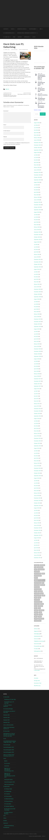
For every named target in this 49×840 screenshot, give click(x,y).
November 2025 (37, 145)
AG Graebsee (7, 793)
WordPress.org (37, 685)
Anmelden (36, 678)
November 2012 (37, 530)
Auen (36, 569)
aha (35, 567)
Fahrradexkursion (38, 589)
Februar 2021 (37, 284)
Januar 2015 (36, 465)
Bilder (43, 573)
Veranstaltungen (6, 744)
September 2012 (37, 535)
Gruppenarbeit (6, 786)
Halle (36, 597)
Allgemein (7, 89)
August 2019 (36, 329)
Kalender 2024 (6, 717)
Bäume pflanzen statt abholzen (38, 580)
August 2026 (36, 122)
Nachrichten (36, 643)
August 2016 (36, 418)
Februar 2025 (37, 167)
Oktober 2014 (37, 473)
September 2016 (37, 416)
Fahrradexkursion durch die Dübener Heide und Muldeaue (41, 77)
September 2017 (37, 386)
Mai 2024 (36, 189)
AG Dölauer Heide (8, 788)
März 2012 (36, 550)
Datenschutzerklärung (9, 825)
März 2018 (36, 371)
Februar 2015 (37, 463)
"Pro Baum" (37, 565)
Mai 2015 (36, 455)
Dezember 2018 (37, 348)
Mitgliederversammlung (42, 95)
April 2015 (36, 458)
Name (5, 124)
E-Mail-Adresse (7, 130)
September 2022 (37, 239)
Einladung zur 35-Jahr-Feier (10, 699)
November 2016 (37, 411)
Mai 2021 (36, 276)
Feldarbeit (40, 591)
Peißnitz (36, 610)
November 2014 (37, 470)
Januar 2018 (36, 376)
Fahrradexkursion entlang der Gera (41, 99)
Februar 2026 (37, 137)
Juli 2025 (36, 155)
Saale (40, 612)
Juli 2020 (36, 301)
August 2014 (36, 478)
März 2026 (36, 135)
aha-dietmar (14, 49)
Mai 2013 (36, 515)
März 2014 (36, 490)
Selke (36, 616)
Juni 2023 (36, 217)
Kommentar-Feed (37, 683)
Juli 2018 (36, 361)
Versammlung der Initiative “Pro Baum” (41, 84)
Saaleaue (36, 614)
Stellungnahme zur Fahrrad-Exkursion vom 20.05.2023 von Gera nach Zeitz (9, 735)
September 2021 (37, 266)
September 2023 (37, 209)
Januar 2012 (36, 555)
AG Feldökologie (7, 791)
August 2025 (36, 152)
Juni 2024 (36, 187)
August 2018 (36, 358)
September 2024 (37, 179)
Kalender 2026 (6, 722)
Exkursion (36, 638)
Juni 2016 (36, 423)
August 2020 (36, 299)
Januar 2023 (36, 229)
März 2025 (36, 164)
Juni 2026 (36, 127)
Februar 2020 (37, 314)
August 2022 (36, 242)
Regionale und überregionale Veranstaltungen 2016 (9, 769)
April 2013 (36, 517)
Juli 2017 (36, 391)
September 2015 (37, 445)
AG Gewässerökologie (8, 708)
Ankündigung (37, 633)
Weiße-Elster (41, 618)
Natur (36, 608)
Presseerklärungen (38, 646)
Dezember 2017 (37, 378)
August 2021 (36, 269)
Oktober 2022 (37, 237)
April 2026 (36, 132)
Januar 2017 (36, 406)
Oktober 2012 (37, 532)
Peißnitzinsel (41, 610)
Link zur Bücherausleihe (8, 724)
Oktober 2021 (37, 264)
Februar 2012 (37, 552)
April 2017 (36, 398)
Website (5, 136)
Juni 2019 (36, 334)
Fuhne (42, 593)
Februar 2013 (37, 522)
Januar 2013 (36, 525)
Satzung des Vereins (8, 779)
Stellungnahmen (37, 651)
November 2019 (37, 321)
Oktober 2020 (37, 294)
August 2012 (36, 537)
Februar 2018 (37, 373)
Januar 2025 (36, 169)
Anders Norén (37, 836)
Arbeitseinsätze (37, 636)
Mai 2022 (36, 249)
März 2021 (36, 281)
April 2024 (36, 192)
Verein (4, 758)
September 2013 (37, 505)
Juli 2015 (36, 450)
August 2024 (36, 182)
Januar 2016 (36, 435)
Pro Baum (36, 648)
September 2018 (37, 356)
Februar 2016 (37, 433)
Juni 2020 (36, 304)
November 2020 (37, 291)
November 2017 (37, 381)
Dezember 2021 (37, 259)
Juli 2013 (36, 510)
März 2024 (36, 194)
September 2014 (37, 475)
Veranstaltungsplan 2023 (8, 747)
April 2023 (36, 222)
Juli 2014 (36, 480)
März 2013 (36, 520)
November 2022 (37, 234)
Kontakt (5, 820)
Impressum (5, 823)
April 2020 (36, 309)
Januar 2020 (36, 316)
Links (4, 815)
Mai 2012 (36, 545)
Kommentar (6, 110)
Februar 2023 (37, 227)
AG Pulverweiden (8, 796)
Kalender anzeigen (37, 109)
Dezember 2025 (37, 142)
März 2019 (36, 341)
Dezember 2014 (37, 468)
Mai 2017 (36, 396)
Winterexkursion (38, 620)
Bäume (36, 577)
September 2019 (37, 326)
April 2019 (36, 338)
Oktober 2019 (37, 324)
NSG (39, 608)
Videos (4, 818)
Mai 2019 (36, 336)
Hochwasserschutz (38, 601)
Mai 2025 (36, 160)
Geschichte (6, 765)
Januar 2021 (36, 286)
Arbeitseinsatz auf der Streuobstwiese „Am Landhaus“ (41, 105)
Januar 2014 (36, 495)
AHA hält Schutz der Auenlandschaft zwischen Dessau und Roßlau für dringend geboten (9, 95)
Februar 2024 (37, 197)
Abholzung (42, 565)
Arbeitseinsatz (40, 567)
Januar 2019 (36, 346)
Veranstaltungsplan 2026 (8, 752)
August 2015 (36, 448)
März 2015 (36, 460)
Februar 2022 (37, 254)
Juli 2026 (36, 125)
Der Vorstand (7, 763)
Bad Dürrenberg (38, 573)
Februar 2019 (37, 343)
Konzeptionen (6, 827)
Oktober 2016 (37, 413)
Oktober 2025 (37, 147)
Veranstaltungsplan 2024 (8, 749)
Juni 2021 (36, 274)
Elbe (43, 582)
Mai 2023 (36, 219)
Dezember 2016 (37, 408)
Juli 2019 (36, 331)
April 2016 (36, 428)
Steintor (39, 616)
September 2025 (37, 150)
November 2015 (37, 440)
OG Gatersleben (7, 803)
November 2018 (37, 351)
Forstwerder (37, 593)
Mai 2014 (36, 485)
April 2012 (36, 547)
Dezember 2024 (37, 172)
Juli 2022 (36, 244)
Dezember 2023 (37, 202)
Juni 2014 (36, 483)
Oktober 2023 (37, 207)
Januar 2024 (36, 199)
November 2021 (37, 261)
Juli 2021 (36, 271)
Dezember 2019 (37, 319)
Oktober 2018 (37, 353)
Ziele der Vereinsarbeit (9, 784)
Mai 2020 (36, 306)
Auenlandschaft (41, 569)
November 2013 (37, 500)
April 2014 (36, 488)
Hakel (43, 595)
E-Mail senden (37, 670)
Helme (39, 597)
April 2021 (36, 279)
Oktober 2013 (37, 503)
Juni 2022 (36, 247)
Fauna (36, 591)
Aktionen (36, 628)
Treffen (36, 618)
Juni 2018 (36, 363)
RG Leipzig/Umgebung (9, 806)
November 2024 (37, 174)
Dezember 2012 (37, 527)
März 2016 (36, 430)
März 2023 (36, 224)
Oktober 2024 (37, 177)
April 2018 (36, 368)
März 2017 (36, 401)
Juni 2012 (36, 542)
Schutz (40, 614)
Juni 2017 (36, 393)
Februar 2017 (37, 403)
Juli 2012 (36, 540)
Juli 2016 (36, 421)
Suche (4, 738)
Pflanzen (36, 612)
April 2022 (36, 251)
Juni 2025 (36, 157)
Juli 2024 (36, 184)
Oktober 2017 (37, 383)
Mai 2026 (36, 130)
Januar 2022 (36, 256)
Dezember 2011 (37, 557)
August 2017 (36, 388)
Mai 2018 (36, 366)
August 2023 (36, 212)
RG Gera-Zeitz (6, 731)
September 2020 (37, 296)
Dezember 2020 (37, 289)
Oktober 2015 (37, 443)
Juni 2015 (36, 453)
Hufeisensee (37, 603)
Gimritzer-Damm (38, 595)
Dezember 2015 (37, 438)
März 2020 (36, 311)
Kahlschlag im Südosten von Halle (24, 94)
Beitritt (5, 760)
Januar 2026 (36, 140)
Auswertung (37, 571)
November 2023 (37, 204)
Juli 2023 (36, 214)
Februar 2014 (37, 493)
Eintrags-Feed (37, 680)
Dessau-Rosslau (37, 582)
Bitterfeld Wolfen (38, 575)
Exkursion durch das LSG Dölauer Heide (41, 90)
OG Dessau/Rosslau (8, 801)
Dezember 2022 (37, 232)
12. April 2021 (6, 49)
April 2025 (36, 162)
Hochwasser (37, 599)
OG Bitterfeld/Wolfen (9, 798)
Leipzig (42, 603)
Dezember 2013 (37, 498)
